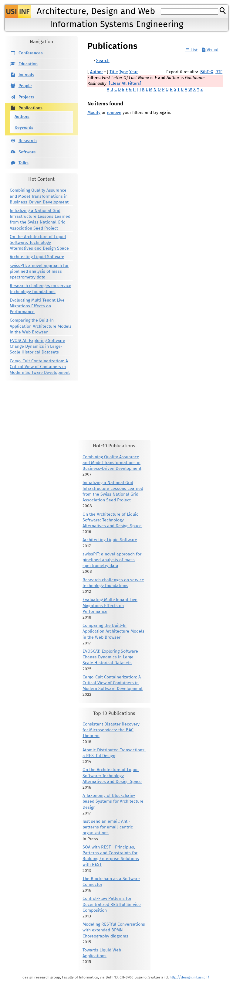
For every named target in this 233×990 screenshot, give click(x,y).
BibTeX (206, 72)
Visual (211, 50)
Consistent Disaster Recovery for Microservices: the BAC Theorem (111, 730)
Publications (30, 108)
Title (114, 72)
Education (28, 64)
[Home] (18, 11)
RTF (218, 72)
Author (96, 72)
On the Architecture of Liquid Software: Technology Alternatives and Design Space (39, 243)
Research (28, 141)
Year (133, 72)
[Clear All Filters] (125, 83)
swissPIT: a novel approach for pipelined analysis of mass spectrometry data (39, 271)
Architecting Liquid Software (37, 257)
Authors (22, 116)
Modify (93, 113)
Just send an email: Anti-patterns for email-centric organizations (108, 827)
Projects (26, 97)
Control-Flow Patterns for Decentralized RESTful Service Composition (112, 904)
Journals (26, 75)
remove (114, 113)
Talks (24, 163)
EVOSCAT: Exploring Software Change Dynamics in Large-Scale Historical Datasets (37, 346)
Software (27, 152)
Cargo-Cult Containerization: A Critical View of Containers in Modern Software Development (40, 367)
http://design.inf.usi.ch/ (189, 977)
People (25, 86)
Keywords (24, 127)
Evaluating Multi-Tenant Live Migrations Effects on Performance (37, 306)
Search (103, 61)
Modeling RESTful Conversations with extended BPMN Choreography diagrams (114, 930)
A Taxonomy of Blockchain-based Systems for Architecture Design (113, 801)
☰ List (191, 50)
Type (123, 72)
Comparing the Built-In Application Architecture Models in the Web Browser (41, 326)
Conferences (31, 53)
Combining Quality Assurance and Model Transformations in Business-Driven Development (39, 196)
